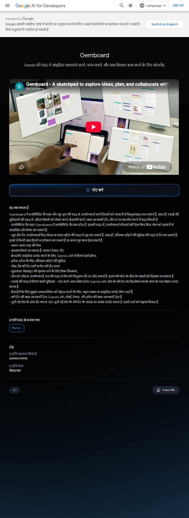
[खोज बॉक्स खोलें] (121, 5)
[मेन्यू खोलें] (7, 5)
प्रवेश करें (178, 5)
